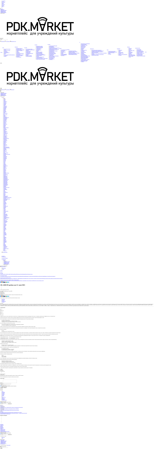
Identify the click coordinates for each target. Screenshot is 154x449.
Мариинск (5, 167)
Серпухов (5, 216)
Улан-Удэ (5, 232)
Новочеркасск (5, 185)
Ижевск (5, 142)
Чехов (4, 242)
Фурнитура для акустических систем (38, 280)
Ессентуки (5, 137)
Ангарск (5, 102)
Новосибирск (5, 183)
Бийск (4, 112)
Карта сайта (8, 445)
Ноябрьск (5, 186)
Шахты (4, 244)
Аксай (4, 100)
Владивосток (5, 118)
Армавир (5, 104)
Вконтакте (4, 268)
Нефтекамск (5, 176)
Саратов (5, 212)
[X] (4, 282)
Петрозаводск (5, 196)
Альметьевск (5, 101)
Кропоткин (5, 158)
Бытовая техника (30, 274)
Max (3, 269)
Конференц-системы (46, 276)
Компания (1, 424)
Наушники (3, 274)
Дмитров (5, 132)
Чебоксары (5, 240)
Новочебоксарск (6, 184)
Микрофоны (26, 276)
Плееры (24, 276)
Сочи (4, 219)
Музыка (15, 274)
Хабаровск (5, 237)
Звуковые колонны (45, 278)
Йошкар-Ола (5, 144)
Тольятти (5, 228)
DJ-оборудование (17, 276)
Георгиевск (5, 129)
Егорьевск (5, 136)
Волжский (5, 122)
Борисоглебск (5, 114)
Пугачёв (5, 201)
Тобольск (5, 227)
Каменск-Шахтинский (7, 147)
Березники (5, 111)
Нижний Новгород (6, 179)
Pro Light (8, 274)
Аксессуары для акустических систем (9, 278)
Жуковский (5, 139)
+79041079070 (2, 9)
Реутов (4, 204)
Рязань (4, 208)
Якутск (4, 249)
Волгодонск (5, 121)
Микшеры (21, 276)
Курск (4, 162)
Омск (4, 190)
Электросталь (5, 246)
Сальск (4, 209)
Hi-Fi (1, 274)
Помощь (1, 428)
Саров (4, 213)
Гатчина (5, 128)
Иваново (5, 141)
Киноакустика (2, 278)
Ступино (5, 222)
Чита (4, 243)
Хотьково (5, 239)
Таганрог (5, 225)
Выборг (5, 126)
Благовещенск (5, 113)
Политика (1, 427)
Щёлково (5, 245)
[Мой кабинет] (0, 90)
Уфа (4, 235)
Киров (4, 150)
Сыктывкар (5, 224)
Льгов (4, 163)
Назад (4, 260)
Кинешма (5, 149)
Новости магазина (3, 433)
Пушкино (5, 202)
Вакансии (1, 426)
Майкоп (5, 166)
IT (16, 274)
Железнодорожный (6, 138)
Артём (4, 105)
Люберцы (5, 164)
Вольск (4, 124)
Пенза (4, 194)
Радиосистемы (42, 276)
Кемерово (5, 148)
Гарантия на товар (2, 430)
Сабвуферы (20, 278)
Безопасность (19, 274)
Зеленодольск (5, 140)
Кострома (5, 155)
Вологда (5, 123)
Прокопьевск (5, 199)
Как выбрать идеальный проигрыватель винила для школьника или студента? (11, 412)
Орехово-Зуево (6, 192)
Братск (4, 115)
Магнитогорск (5, 165)
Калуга (4, 146)
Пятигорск (5, 203)
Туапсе (4, 230)
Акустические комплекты (38, 278)
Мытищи (5, 172)
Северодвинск (5, 214)
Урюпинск (5, 234)
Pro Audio (6, 274)
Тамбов (5, 226)
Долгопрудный (6, 133)
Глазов (4, 130)
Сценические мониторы (59, 278)
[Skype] (7, 282)
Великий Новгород (6, 117)
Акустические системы (3, 276)
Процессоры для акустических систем (30, 278)
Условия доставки (2, 429)
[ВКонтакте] (0, 282)
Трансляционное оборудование (11, 276)
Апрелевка (5, 103)
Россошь (5, 205)
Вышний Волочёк (6, 127)
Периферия (23, 274)
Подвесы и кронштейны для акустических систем (26, 280)
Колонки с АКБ (17, 278)
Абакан (5, 99)
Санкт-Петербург (6, 211)
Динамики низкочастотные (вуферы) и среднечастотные (8, 280)
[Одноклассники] (1, 282)
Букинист (26, 274)
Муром (4, 171)
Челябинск (5, 241)
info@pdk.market (3, 266)
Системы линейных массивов (52, 278)
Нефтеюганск (5, 177)
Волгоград (5, 120)
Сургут (4, 223)
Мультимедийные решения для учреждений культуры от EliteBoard (9, 408)
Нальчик (5, 173)
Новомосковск (5, 182)
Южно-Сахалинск (6, 248)
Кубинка (5, 159)
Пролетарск (5, 200)
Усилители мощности (52, 276)
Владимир (5, 119)
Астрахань (5, 106)
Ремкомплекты (18, 280)
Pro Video (11, 274)
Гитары (13, 274)
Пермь (4, 195)
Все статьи (1, 411)
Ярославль (5, 250)
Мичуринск (5, 168)
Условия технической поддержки (4, 431)
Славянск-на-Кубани (6, 217)
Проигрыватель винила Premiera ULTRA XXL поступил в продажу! (9, 410)
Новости (1, 425)
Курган (4, 161)
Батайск (5, 110)
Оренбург (5, 191)
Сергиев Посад (6, 215)
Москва (5, 169)
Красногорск (5, 156)
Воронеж (5, 125)
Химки (4, 238)
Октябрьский (5, 189)
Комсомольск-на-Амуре (7, 154)
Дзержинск (5, 131)
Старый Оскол (5, 221)
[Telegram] (8, 282)
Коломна (5, 153)
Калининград (5, 145)
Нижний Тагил (6, 180)
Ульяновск (5, 233)
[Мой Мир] (3, 282)
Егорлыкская (5, 135)
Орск (4, 193)
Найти (1, 448)
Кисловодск (5, 151)
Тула (4, 231)
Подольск (5, 198)
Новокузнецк (5, 181)
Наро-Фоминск (6, 174)
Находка (5, 175)
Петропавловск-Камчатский (7, 197)
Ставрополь (5, 220)
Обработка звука (37, 276)
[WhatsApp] (6, 282)
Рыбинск (5, 207)
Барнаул (5, 109)
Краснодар (5, 157)
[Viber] (5, 282)
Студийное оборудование (31, 276)
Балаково (5, 108)
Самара (5, 210)
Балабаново (5, 107)
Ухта (4, 236)
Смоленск (5, 218)
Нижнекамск (5, 178)
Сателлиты (23, 278)
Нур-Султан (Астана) (6, 187)
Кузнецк (5, 160)
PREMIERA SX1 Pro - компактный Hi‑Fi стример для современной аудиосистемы (11, 407)
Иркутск (5, 143)
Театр (21, 274)
